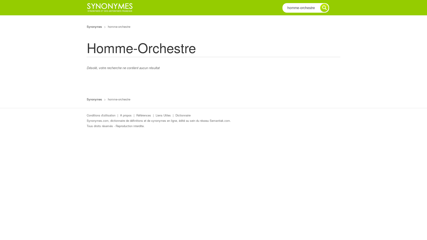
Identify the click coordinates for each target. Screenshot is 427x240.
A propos (126, 115)
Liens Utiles (163, 115)
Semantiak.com (220, 120)
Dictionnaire (183, 115)
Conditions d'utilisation (101, 115)
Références (143, 115)
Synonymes (94, 26)
